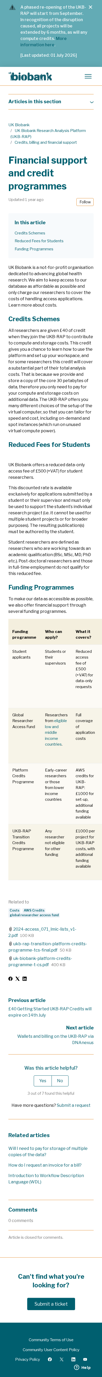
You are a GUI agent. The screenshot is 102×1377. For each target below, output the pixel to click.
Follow (85, 202)
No (60, 1080)
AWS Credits (34, 910)
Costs (14, 910)
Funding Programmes (34, 249)
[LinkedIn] (24, 979)
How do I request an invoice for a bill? (45, 1165)
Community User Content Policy (51, 1349)
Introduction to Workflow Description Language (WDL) (46, 1178)
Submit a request (73, 1105)
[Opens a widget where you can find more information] (82, 1367)
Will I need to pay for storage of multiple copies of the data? (48, 1151)
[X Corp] (17, 979)
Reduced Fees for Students (39, 241)
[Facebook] (10, 979)
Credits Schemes (30, 233)
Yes (42, 1080)
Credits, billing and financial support (46, 142)
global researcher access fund (34, 915)
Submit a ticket (51, 1304)
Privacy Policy (27, 1359)
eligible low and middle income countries (56, 732)
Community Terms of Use (51, 1340)
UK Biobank (19, 125)
